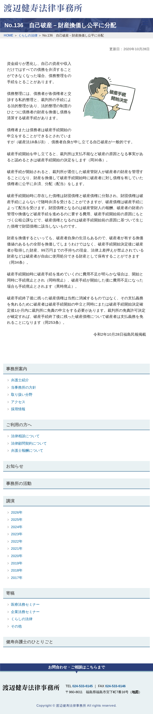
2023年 (17, 534)
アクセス (18, 402)
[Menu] (145, 23)
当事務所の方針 (23, 387)
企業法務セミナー (25, 612)
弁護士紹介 (20, 380)
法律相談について (25, 436)
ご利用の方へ (19, 424)
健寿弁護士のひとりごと (29, 641)
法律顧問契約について (29, 443)
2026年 (17, 512)
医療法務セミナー (25, 604)
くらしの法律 (21, 619)
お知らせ (15, 466)
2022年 (17, 541)
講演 (10, 501)
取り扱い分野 (21, 394)
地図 (135, 692)
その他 (16, 626)
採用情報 (18, 409)
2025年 (17, 519)
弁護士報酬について (27, 450)
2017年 (17, 578)
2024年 (17, 527)
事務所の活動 (18, 483)
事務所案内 (16, 368)
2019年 (17, 563)
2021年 (17, 548)
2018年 (17, 570)
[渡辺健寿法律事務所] (43, 8)
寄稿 (10, 593)
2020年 (17, 556)
